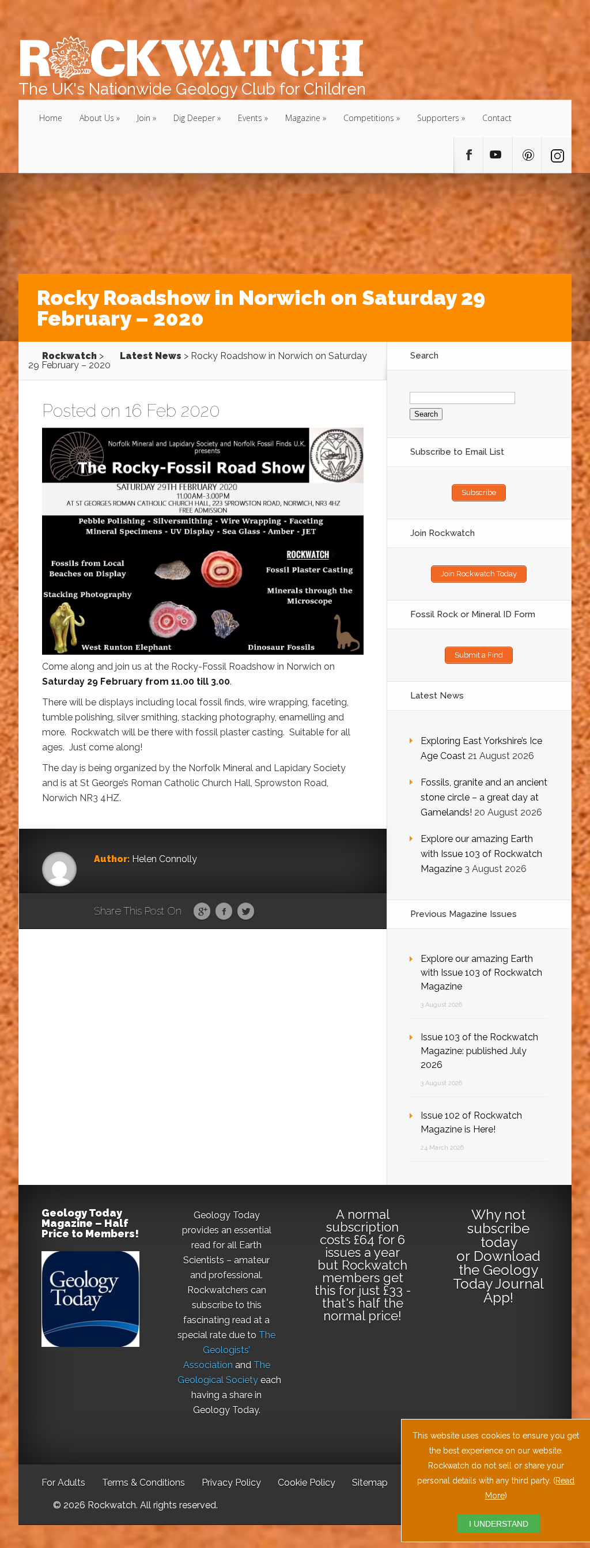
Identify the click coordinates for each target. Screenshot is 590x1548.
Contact (497, 117)
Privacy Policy (231, 1482)
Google (202, 912)
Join (143, 117)
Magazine (302, 117)
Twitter (246, 912)
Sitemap (370, 1482)
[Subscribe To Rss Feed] (527, 155)
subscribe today (498, 1235)
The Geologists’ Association (229, 1350)
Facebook (224, 912)
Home (50, 117)
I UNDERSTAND (498, 1523)
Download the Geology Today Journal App (498, 1277)
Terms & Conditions (143, 1482)
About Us (97, 117)
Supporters (438, 117)
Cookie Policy (306, 1482)
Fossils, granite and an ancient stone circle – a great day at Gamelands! (484, 797)
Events (250, 117)
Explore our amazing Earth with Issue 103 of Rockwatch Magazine (481, 853)
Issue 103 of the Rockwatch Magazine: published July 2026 (479, 1051)
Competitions (368, 117)
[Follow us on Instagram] (556, 155)
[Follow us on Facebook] (468, 155)
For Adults (63, 1482)
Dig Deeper (194, 117)
